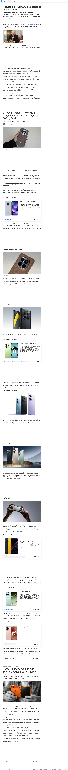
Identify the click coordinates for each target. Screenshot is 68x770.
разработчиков (16, 724)
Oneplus (12, 609)
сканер (17, 531)
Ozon (5, 361)
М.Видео (27, 361)
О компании (4, 769)
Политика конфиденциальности (61, 769)
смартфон (5, 732)
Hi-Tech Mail (8, 149)
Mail (1, 769)
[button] (13, 36)
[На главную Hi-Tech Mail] (4, 1)
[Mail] (1, 1)
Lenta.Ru (13, 666)
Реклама (8, 769)
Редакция (34, 769)
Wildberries (9, 361)
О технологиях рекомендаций (52, 769)
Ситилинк (22, 361)
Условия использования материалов (41, 769)
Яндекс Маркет (9, 219)
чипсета (36, 45)
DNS (5, 219)
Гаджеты (17, 666)
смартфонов (32, 24)
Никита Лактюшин (9, 123)
